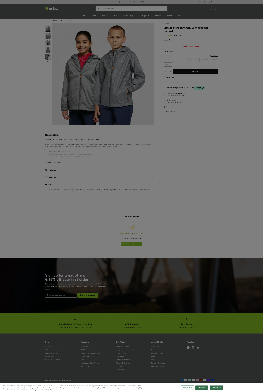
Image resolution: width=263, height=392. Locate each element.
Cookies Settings (187, 387)
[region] (131, 387)
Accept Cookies (216, 387)
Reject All (202, 387)
